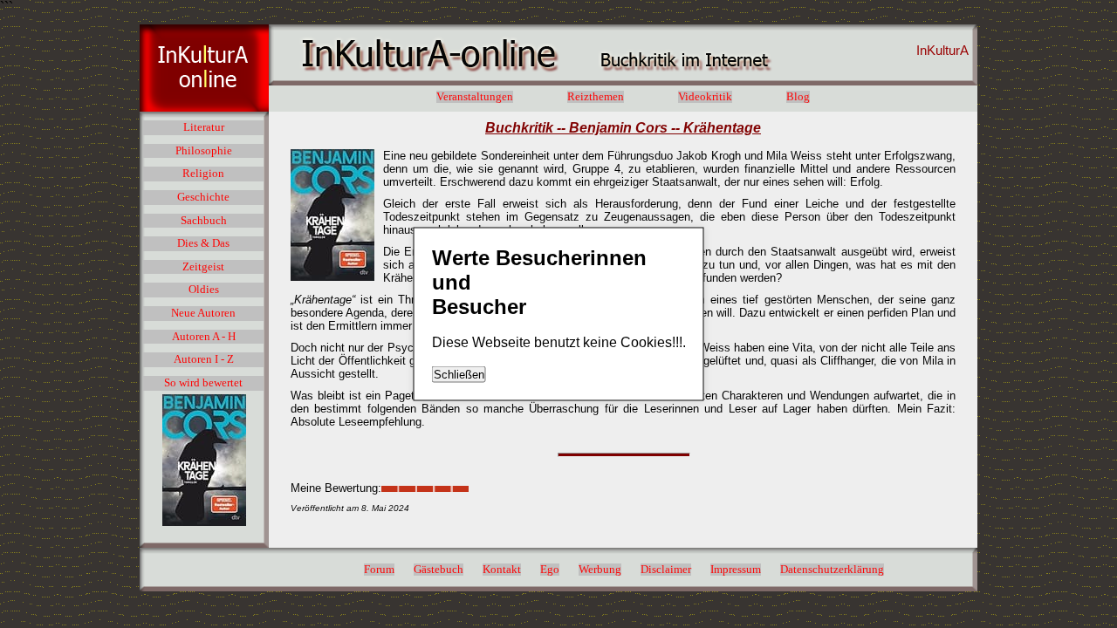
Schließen (459, 374)
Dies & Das (203, 243)
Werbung (600, 569)
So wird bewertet (203, 383)
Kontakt (502, 569)
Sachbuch (204, 221)
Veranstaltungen (474, 97)
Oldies (203, 289)
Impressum (735, 569)
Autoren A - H (204, 337)
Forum (379, 569)
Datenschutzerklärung (832, 569)
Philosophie (203, 151)
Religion (203, 173)
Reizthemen (595, 97)
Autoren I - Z (204, 359)
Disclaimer (666, 569)
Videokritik (705, 97)
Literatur (203, 127)
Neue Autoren (203, 313)
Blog (798, 97)
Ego (549, 569)
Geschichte (203, 197)
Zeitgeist (203, 267)
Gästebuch (438, 569)
